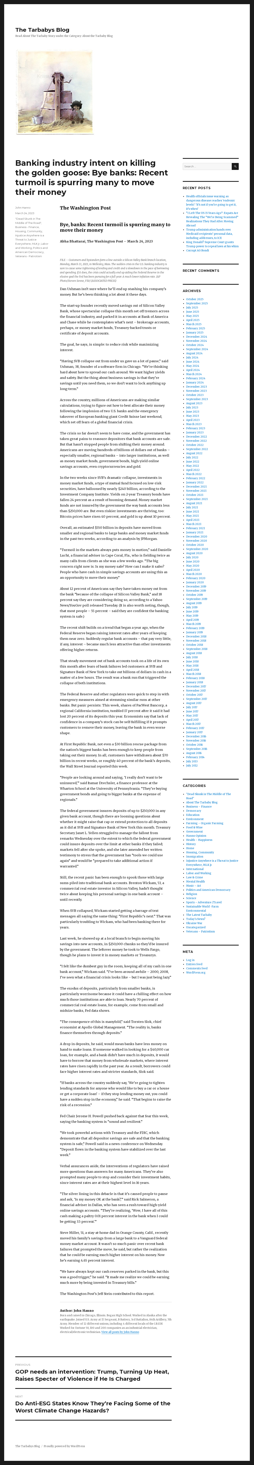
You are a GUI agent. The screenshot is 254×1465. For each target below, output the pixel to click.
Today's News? (195, 919)
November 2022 (196, 441)
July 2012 (192, 765)
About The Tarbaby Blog (202, 802)
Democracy (193, 811)
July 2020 (192, 557)
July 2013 (192, 761)
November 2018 (196, 640)
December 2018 (196, 636)
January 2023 (195, 432)
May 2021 (192, 515)
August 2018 (194, 653)
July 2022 (192, 457)
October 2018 (194, 645)
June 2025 (192, 311)
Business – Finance (199, 806)
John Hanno (23, 207)
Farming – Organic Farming (204, 823)
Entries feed (194, 964)
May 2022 (192, 466)
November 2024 (196, 341)
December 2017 (196, 686)
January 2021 (194, 532)
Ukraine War (194, 923)
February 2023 (195, 428)
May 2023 (192, 416)
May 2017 (192, 715)
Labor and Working (198, 873)
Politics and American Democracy (208, 890)
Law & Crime (194, 877)
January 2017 (194, 732)
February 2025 (195, 328)
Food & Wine (194, 827)
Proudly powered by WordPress (64, 1446)
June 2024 (192, 361)
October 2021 (194, 495)
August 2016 (194, 753)
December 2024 (196, 336)
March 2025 (193, 324)
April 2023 (193, 420)
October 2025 (194, 299)
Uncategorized (196, 927)
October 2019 (194, 595)
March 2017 (193, 724)
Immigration (194, 856)
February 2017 (195, 728)
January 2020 (195, 582)
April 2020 (193, 570)
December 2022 (196, 436)
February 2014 (195, 757)
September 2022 (197, 449)
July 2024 (192, 357)
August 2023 (194, 403)
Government (194, 831)
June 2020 (192, 561)
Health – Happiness (199, 840)
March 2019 (193, 624)
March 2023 (194, 424)
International (195, 869)
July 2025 (192, 307)
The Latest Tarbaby (199, 915)
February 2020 (195, 578)
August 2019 (194, 603)
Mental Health (195, 881)
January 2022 (195, 482)
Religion (191, 894)
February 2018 (195, 678)
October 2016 (194, 744)
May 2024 (192, 366)
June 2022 (192, 461)
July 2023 (192, 407)
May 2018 (192, 665)
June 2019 (192, 611)
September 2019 (196, 599)
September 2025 (197, 303)
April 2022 (193, 470)
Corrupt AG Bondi (197, 250)
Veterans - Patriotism (28, 256)
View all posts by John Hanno (120, 1332)
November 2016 (196, 740)
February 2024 (195, 378)
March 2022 (194, 474)
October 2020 (195, 545)
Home (190, 848)
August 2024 (194, 353)
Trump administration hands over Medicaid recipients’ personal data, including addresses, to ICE (209, 234)
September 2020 (197, 549)
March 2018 (193, 674)
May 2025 (192, 316)
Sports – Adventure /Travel (204, 902)
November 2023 (196, 391)
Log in (190, 960)
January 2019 (194, 632)
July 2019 (191, 607)
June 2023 (192, 411)
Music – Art (193, 885)
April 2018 (192, 670)
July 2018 (192, 657)
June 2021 (192, 511)
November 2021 (196, 490)
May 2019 (192, 615)
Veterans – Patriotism (200, 931)
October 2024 (195, 345)
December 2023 (196, 386)
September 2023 (197, 399)
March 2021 (193, 524)
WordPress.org (196, 972)
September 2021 (197, 499)
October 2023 (195, 395)
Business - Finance (27, 227)
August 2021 (194, 503)
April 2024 (193, 370)
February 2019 (195, 628)
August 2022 (194, 453)
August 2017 (193, 703)
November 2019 (196, 590)
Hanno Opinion (196, 835)
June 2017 (192, 711)
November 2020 (196, 540)
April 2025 (192, 320)
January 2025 (194, 332)
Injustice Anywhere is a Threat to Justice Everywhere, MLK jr (29, 239)
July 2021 (192, 507)
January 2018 (194, 682)
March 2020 (194, 574)
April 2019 (192, 620)
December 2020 (196, 536)
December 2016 (196, 736)
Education (192, 815)
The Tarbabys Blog (42, 29)
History (191, 844)
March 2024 (194, 374)
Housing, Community (28, 231)
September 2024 (197, 349)
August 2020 (194, 553)
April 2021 (192, 520)
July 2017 (191, 707)
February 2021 (195, 528)
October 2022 (195, 445)
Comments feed (197, 968)
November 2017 (196, 690)
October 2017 (194, 695)
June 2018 (192, 661)
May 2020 (192, 565)
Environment (195, 819)
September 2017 (196, 699)
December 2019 (196, 586)
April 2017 (192, 719)
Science (191, 898)
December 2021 (196, 486)
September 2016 (196, 749)
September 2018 (196, 649)
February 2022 (195, 478)
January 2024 (195, 382)
